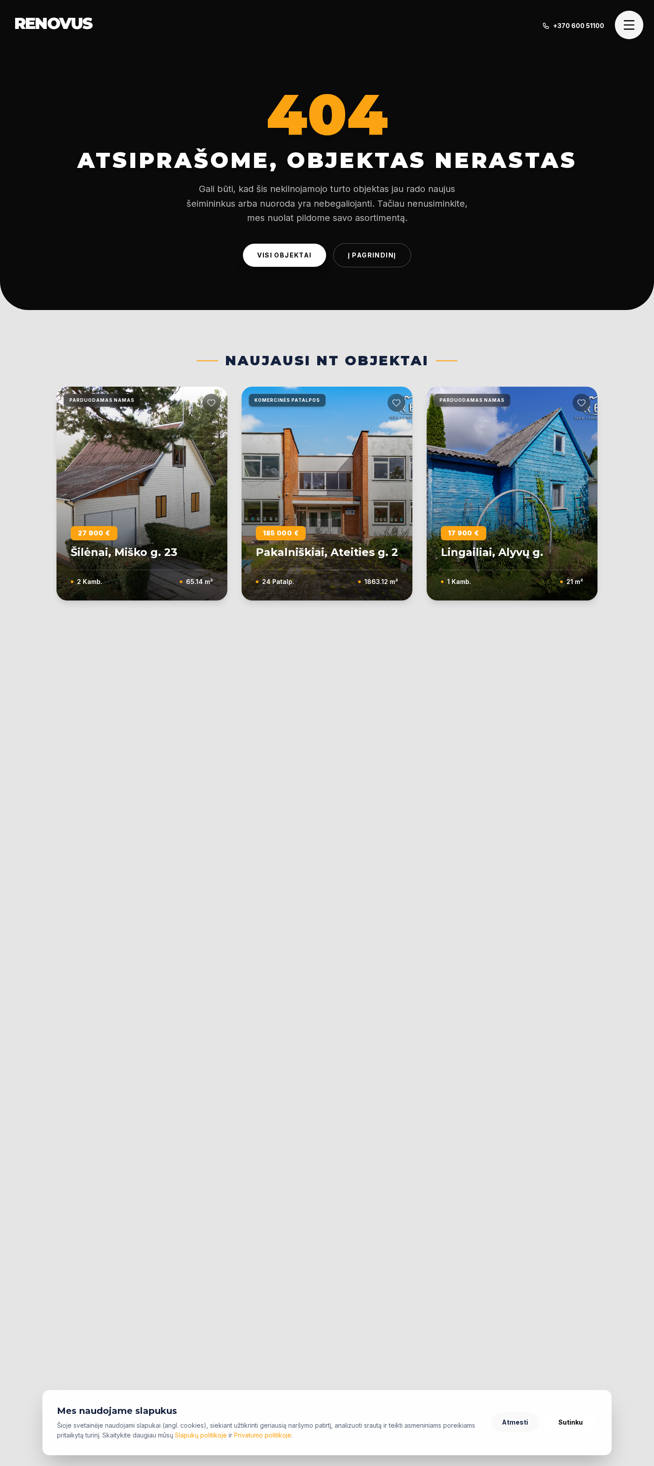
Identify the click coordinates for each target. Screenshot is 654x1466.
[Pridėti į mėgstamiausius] (211, 403)
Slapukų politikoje (201, 1435)
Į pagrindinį (372, 255)
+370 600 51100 (578, 25)
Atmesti (515, 1422)
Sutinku (570, 1422)
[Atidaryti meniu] (629, 25)
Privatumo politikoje (262, 1435)
